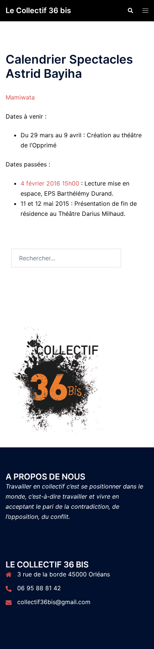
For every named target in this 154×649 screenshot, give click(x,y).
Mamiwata (20, 97)
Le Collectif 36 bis (38, 10)
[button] (130, 10)
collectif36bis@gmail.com (53, 602)
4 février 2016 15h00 (50, 183)
